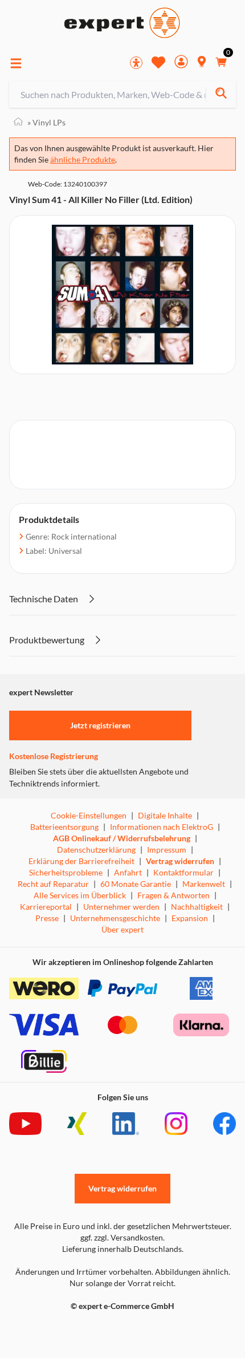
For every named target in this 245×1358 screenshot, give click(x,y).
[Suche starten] (221, 94)
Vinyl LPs (46, 122)
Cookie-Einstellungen (88, 815)
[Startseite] (18, 122)
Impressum (166, 849)
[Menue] (16, 63)
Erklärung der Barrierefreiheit (81, 861)
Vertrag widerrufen (180, 861)
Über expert (122, 929)
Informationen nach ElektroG (161, 827)
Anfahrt (128, 872)
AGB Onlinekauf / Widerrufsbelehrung (121, 838)
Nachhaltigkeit (197, 906)
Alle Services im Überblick (80, 895)
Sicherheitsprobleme (66, 872)
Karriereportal (46, 906)
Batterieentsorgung (64, 827)
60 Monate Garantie (135, 884)
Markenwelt (203, 884)
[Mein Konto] (181, 63)
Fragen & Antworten (173, 895)
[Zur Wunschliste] (158, 62)
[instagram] (176, 1123)
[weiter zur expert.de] (54, 1330)
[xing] (77, 1123)
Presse (47, 918)
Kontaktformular (183, 872)
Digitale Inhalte (165, 815)
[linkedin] (125, 1123)
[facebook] (224, 1123)
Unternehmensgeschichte (115, 918)
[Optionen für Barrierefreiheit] (136, 62)
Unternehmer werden (121, 906)
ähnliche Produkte (82, 159)
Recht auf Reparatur (53, 884)
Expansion (190, 918)
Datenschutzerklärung (96, 849)
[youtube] (25, 1123)
